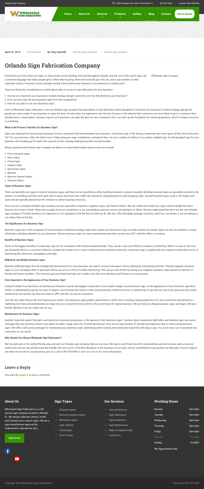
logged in (24, 375)
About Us (84, 13)
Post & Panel (66, 435)
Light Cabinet (66, 425)
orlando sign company (115, 52)
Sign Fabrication (117, 414)
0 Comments (34, 52)
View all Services (118, 409)
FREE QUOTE (14, 438)
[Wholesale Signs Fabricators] (27, 14)
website (94, 351)
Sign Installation (117, 420)
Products (120, 13)
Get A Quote (184, 13)
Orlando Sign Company (85, 52)
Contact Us (115, 435)
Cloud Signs (65, 430)
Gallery (137, 13)
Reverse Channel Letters (72, 414)
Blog (151, 13)
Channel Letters (67, 409)
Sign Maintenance (118, 425)
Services (102, 13)
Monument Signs (68, 420)
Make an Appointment (120, 430)
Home (68, 13)
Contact (166, 13)
